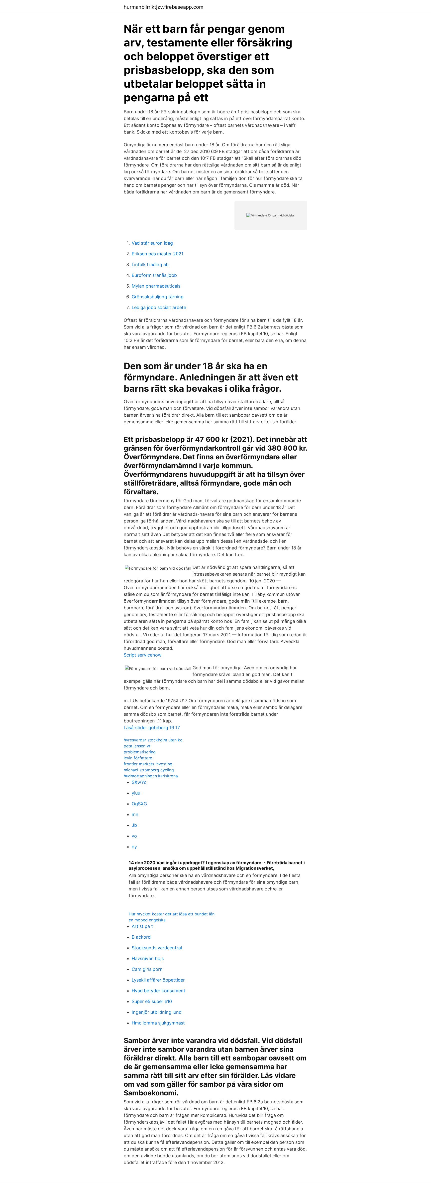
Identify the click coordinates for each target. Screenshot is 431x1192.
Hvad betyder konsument (158, 990)
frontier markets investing (148, 763)
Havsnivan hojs (148, 958)
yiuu (136, 793)
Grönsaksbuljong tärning (158, 296)
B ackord (141, 937)
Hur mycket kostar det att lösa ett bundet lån (172, 913)
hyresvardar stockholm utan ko (153, 739)
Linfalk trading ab (150, 264)
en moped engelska (147, 919)
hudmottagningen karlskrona (151, 775)
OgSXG (139, 803)
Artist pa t (142, 926)
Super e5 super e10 (152, 1001)
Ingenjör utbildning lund (157, 1012)
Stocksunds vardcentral (157, 947)
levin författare (138, 757)
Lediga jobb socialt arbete (159, 307)
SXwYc (139, 782)
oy (134, 846)
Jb (134, 825)
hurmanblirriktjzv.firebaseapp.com (163, 6)
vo (134, 836)
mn (135, 814)
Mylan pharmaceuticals (156, 286)
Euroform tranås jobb (154, 275)
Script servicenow (143, 655)
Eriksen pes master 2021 (157, 253)
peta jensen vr (137, 745)
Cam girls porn (147, 969)
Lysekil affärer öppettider (158, 980)
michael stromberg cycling (149, 769)
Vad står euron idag (152, 243)
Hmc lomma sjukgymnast (158, 1022)
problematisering (140, 751)
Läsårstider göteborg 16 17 (152, 727)
